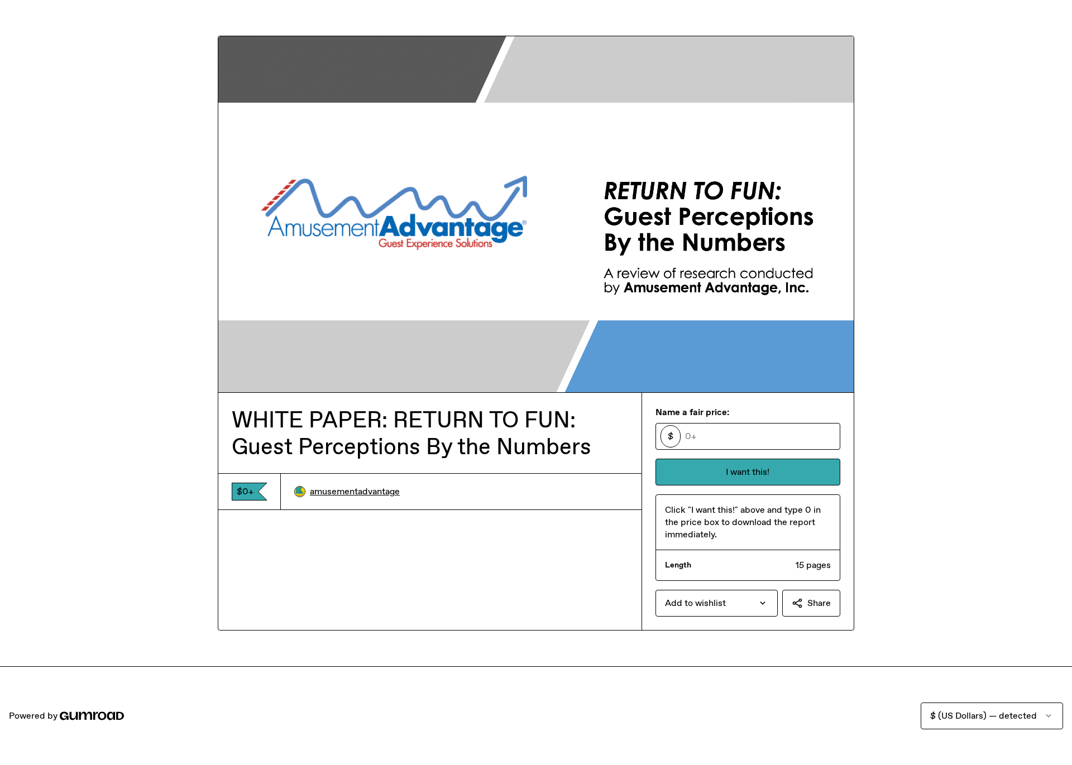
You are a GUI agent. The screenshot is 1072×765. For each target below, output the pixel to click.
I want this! (747, 471)
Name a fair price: (692, 412)
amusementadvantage (355, 491)
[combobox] (716, 603)
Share (819, 603)
